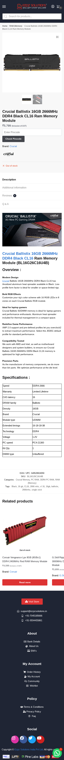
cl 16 (42, 486)
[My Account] (53, 7)
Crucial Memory (23, 480)
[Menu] (7, 6)
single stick (37, 490)
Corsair (13, 571)
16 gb (20, 486)
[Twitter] (32, 739)
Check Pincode (13, 139)
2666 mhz (34, 486)
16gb (48, 486)
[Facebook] (23, 739)
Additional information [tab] (14, 187)
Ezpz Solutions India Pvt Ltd (28, 749)
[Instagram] (15, 739)
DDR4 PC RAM (47, 480)
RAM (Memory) (15, 26)
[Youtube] (40, 739)
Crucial (13, 146)
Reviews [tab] (8, 195)
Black (14, 486)
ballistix (54, 486)
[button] (57, 37)
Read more (25, 582)
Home (4, 26)
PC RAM (35, 480)
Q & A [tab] (5, 204)
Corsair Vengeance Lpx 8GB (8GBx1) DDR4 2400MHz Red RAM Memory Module (24, 559)
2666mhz (26, 490)
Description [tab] (9, 179)
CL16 (26, 486)
